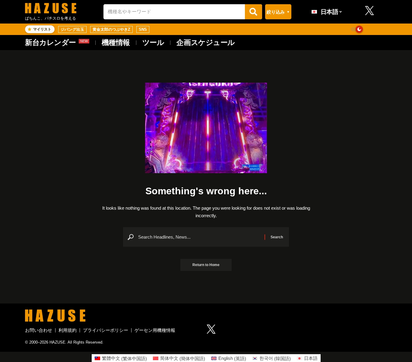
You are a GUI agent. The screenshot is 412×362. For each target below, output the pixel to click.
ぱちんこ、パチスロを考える (50, 18)
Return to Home (206, 265)
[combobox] (174, 11)
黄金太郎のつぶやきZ (111, 29)
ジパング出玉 (72, 29)
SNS (143, 29)
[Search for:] (199, 237)
